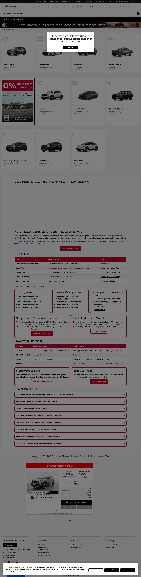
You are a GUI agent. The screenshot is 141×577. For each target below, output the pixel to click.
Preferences (95, 570)
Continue (70, 47)
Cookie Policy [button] (57, 569)
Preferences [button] (18, 571)
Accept (128, 570)
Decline (112, 570)
